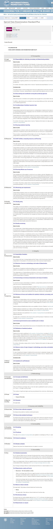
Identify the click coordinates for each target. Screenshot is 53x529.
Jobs (47, 521)
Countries (25, 8)
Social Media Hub (35, 522)
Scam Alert (48, 524)
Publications (34, 521)
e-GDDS (36, 17)
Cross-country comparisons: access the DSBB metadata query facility (23, 49)
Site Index (12, 522)
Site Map (11, 521)
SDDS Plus (22, 17)
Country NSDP (15, 17)
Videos (47, 8)
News (42, 8)
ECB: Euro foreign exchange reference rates (39, 462)
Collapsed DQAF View (13, 47)
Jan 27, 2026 (14, 34)
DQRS (43, 17)
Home (6, 8)
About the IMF (12, 8)
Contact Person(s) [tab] (8, 42)
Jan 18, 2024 (14, 35)
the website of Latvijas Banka (32, 167)
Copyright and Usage (36, 524)
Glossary (47, 522)
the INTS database (42, 339)
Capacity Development (34, 8)
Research (19, 8)
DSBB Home (7, 17)
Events (21, 524)
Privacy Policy (48, 518)
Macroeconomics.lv (42, 286)
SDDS (29, 17)
